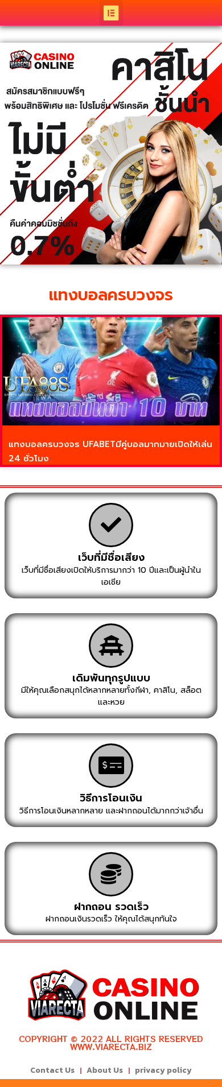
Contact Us (52, 1070)
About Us (105, 1070)
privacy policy (163, 1070)
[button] (111, 13)
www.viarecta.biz (111, 1046)
